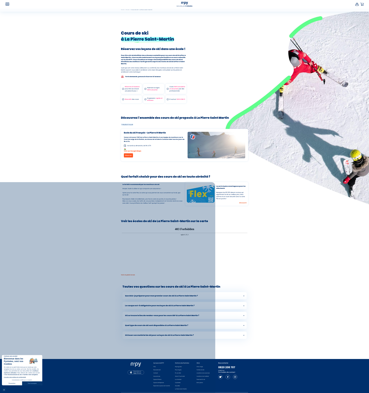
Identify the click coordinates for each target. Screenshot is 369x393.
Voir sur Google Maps (132, 151)
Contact (155, 373)
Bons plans (200, 382)
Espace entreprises (158, 382)
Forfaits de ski (200, 370)
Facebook (228, 377)
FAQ (154, 366)
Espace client (357, 4)
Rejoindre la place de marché (161, 386)
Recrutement (157, 370)
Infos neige (200, 366)
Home (122, 9)
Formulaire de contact (226, 372)
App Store (137, 373)
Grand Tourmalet (180, 376)
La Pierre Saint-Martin (181, 389)
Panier (362, 4)
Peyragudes (178, 366)
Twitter (220, 377)
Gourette (177, 386)
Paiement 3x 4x (201, 379)
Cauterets (178, 382)
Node (127, 9)
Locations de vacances (203, 373)
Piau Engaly (178, 370)
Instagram (235, 377)
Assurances (156, 376)
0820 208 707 (226, 367)
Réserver (128, 155)
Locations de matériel (203, 376)
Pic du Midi (178, 373)
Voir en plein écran (128, 275)
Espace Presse (157, 379)
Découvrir (243, 203)
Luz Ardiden (178, 379)
